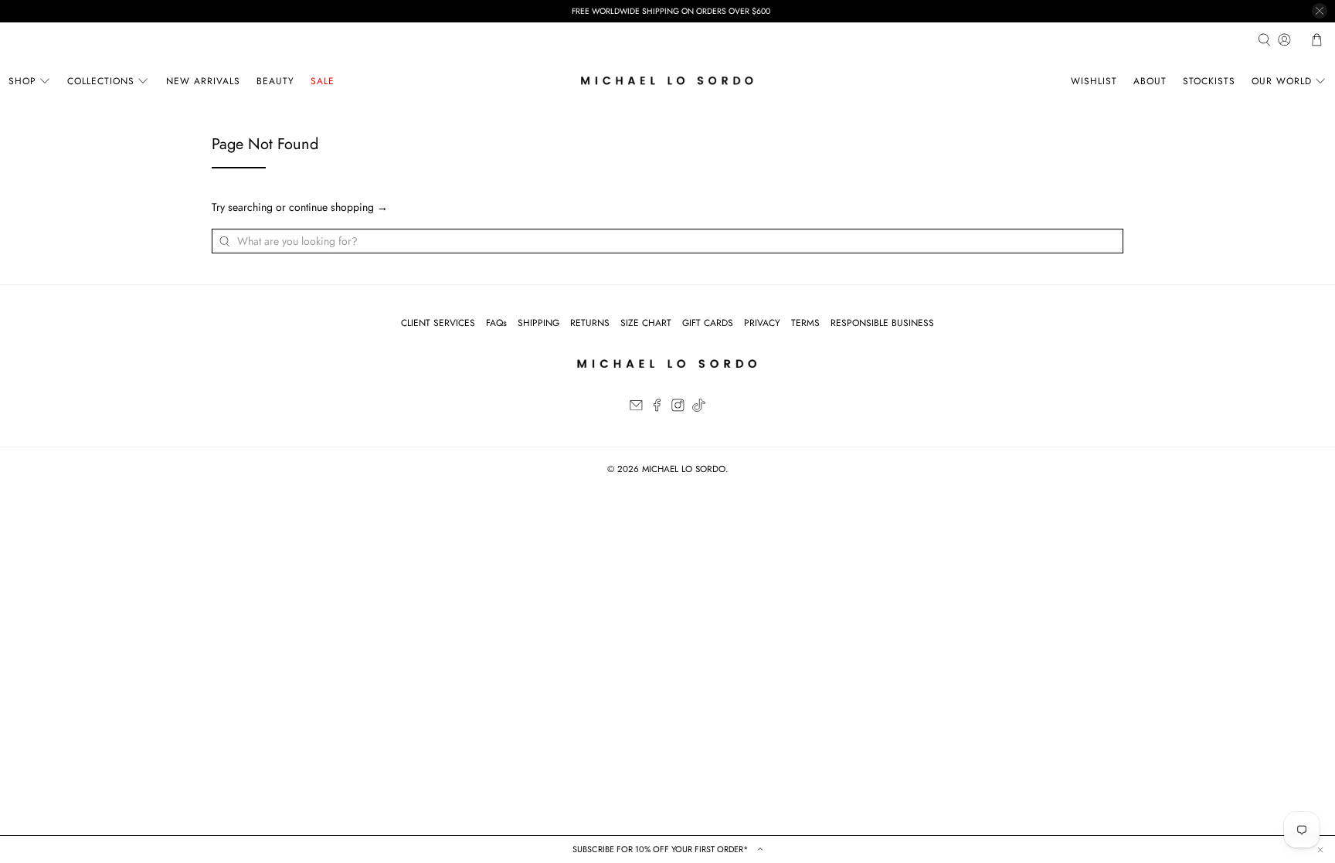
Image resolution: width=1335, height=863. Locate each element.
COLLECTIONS (100, 81)
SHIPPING (538, 323)
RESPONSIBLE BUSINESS (882, 323)
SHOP (22, 81)
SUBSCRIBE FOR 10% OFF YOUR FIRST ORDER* (661, 849)
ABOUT (1150, 81)
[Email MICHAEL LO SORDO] (636, 409)
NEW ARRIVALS (203, 81)
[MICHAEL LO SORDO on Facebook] (657, 409)
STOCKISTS (1209, 81)
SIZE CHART (645, 323)
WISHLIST (1094, 81)
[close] (1319, 11)
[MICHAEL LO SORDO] (667, 81)
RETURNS (590, 323)
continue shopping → (338, 207)
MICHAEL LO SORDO (683, 469)
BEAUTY (275, 81)
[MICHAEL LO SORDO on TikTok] (698, 409)
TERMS (805, 323)
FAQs (496, 323)
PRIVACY (762, 323)
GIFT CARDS (707, 323)
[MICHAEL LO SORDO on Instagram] (677, 409)
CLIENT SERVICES (438, 323)
